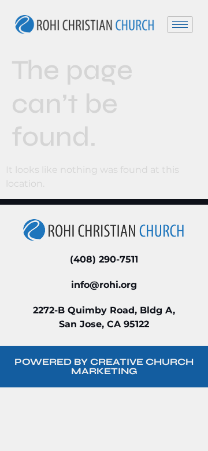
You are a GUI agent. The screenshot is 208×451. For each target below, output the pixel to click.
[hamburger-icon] (180, 24)
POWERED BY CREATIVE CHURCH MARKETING (104, 366)
